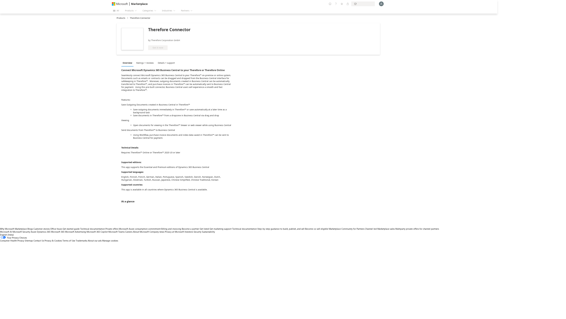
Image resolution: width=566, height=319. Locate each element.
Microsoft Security (21, 231)
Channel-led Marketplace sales (380, 228)
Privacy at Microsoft (174, 231)
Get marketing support (221, 228)
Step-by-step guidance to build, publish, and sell (281, 228)
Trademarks (81, 240)
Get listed (204, 228)
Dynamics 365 (43, 231)
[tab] (128, 63)
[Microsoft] (120, 4)
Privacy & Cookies (53, 240)
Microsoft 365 (57, 231)
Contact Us (38, 240)
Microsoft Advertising (75, 231)
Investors (189, 231)
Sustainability (208, 231)
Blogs (30, 228)
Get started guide (71, 228)
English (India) (7, 234)
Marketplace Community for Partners (346, 228)
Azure (33, 231)
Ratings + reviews (145, 62)
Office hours (56, 228)
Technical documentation (92, 228)
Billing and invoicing (171, 228)
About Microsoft (141, 231)
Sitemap (29, 240)
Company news (156, 231)
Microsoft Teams (116, 231)
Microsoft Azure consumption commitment (140, 228)
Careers (128, 231)
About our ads (95, 240)
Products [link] (121, 18)
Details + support (166, 62)
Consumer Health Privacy (12, 240)
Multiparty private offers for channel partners (417, 228)
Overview (127, 62)
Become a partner (190, 228)
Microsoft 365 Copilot (97, 231)
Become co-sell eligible (316, 228)
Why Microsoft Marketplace (13, 228)
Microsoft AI (6, 231)
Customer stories (41, 228)
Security (197, 231)
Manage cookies (110, 240)
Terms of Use (68, 240)
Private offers (111, 228)
